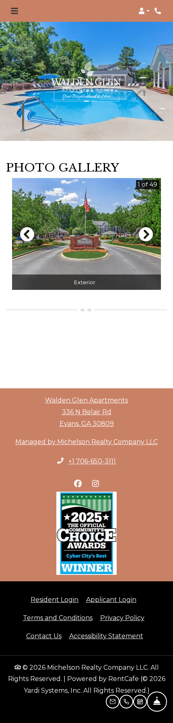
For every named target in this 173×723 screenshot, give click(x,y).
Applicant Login (111, 599)
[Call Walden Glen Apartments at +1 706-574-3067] (158, 11)
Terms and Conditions (58, 618)
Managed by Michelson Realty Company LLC (86, 442)
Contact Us (44, 636)
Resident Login (54, 599)
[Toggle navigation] (14, 11)
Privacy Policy (122, 618)
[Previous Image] (27, 234)
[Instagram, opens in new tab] (95, 484)
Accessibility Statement (106, 636)
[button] (144, 11)
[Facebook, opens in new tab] (78, 484)
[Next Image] (146, 234)
